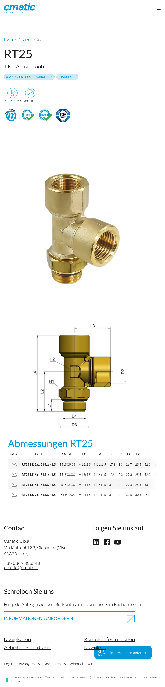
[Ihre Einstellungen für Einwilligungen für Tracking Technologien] (7, 680)
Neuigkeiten (17, 639)
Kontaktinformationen (109, 639)
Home (8, 39)
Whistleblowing (82, 664)
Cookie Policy (54, 664)
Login (8, 664)
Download (95, 647)
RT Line (23, 39)
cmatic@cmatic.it (21, 568)
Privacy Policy (28, 664)
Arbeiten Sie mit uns (27, 647)
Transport (67, 77)
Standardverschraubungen (29, 77)
